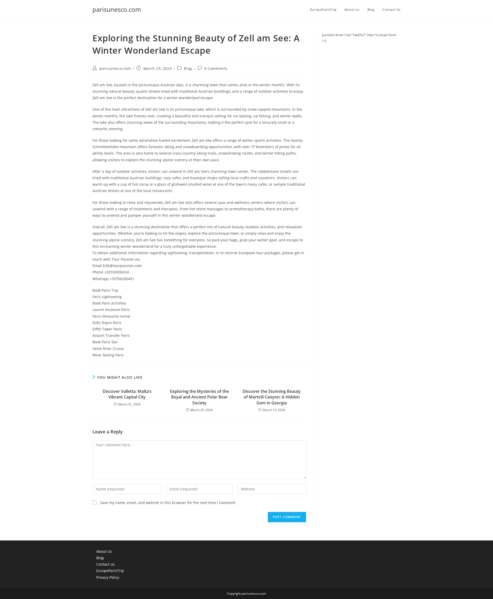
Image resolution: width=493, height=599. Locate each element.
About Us (104, 551)
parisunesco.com (116, 9)
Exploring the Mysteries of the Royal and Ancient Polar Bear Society (199, 397)
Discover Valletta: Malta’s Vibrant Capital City (127, 394)
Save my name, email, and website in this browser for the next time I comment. (168, 502)
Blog (188, 68)
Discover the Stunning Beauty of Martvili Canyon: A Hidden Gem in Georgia (272, 397)
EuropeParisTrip (110, 570)
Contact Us (105, 564)
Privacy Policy (107, 577)
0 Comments (215, 68)
